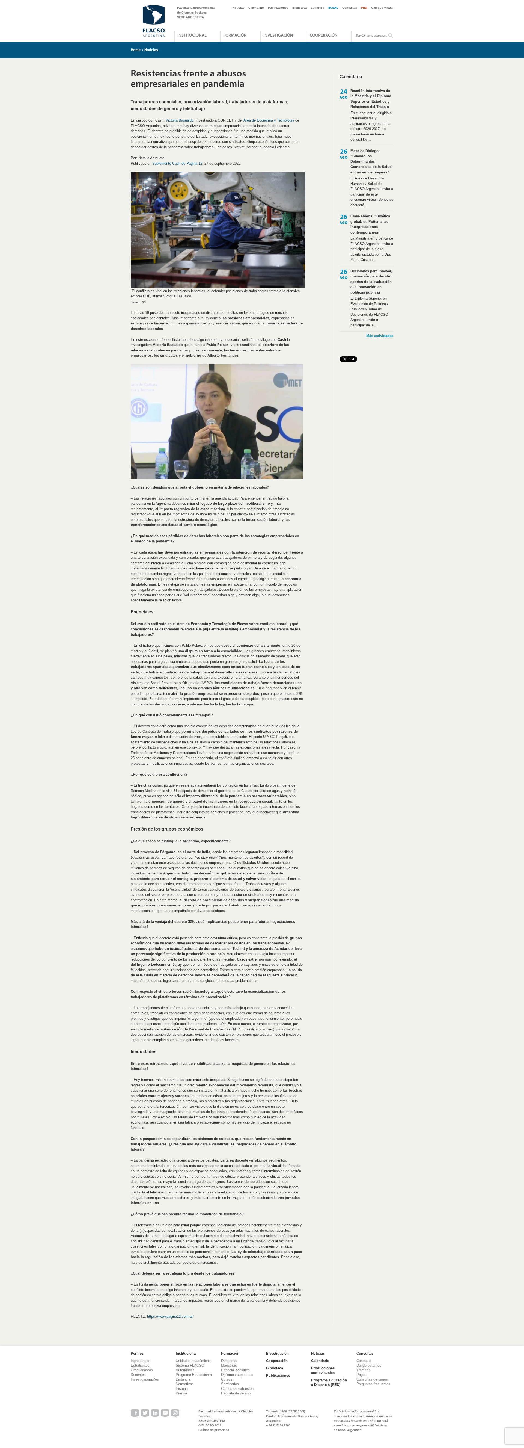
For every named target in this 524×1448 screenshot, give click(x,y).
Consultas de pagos (372, 1379)
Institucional (192, 35)
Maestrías (229, 1365)
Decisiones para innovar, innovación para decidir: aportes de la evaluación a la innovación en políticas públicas (371, 281)
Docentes (138, 1375)
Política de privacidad (213, 1430)
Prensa (181, 1393)
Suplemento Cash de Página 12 (177, 163)
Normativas (185, 1384)
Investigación (278, 35)
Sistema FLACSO (190, 1365)
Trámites (363, 1370)
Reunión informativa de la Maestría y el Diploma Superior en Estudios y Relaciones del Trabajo (370, 99)
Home (136, 50)
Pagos (361, 1375)
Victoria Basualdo (179, 120)
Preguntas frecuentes (373, 1384)
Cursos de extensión (237, 1389)
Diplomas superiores (237, 1375)
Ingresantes (140, 1361)
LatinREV (317, 7)
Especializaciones (235, 1370)
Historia (182, 1389)
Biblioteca (299, 7)
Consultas (349, 7)
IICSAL (333, 7)
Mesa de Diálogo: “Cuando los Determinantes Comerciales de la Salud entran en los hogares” (371, 161)
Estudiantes (140, 1365)
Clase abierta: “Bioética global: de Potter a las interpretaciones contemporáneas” (370, 224)
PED (364, 7)
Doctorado (229, 1361)
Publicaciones (278, 7)
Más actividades (379, 336)
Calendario (256, 7)
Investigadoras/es (145, 1379)
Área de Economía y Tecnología (268, 120)
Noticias (238, 7)
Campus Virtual (382, 7)
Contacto (363, 1361)
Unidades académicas (193, 1361)
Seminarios (230, 1384)
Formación (235, 35)
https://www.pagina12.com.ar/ (170, 1316)
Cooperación (324, 35)
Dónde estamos (368, 1365)
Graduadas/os (142, 1370)
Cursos (226, 1379)
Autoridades (185, 1370)
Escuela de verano (236, 1393)
